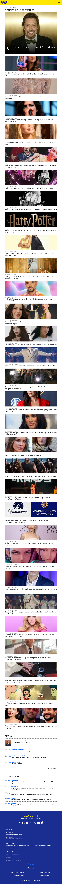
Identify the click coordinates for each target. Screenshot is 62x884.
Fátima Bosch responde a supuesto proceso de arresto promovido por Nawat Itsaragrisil (29, 323)
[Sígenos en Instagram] (23, 823)
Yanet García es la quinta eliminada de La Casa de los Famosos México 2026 (29, 75)
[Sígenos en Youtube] (38, 823)
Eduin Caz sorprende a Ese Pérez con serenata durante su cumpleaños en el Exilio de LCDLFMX (30, 166)
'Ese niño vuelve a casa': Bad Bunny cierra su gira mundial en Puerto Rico (30, 366)
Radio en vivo (9, 857)
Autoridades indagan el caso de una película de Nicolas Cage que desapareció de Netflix (27, 388)
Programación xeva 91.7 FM (13, 860)
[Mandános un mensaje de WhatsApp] (20, 823)
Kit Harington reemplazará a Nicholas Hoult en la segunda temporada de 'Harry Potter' (30, 231)
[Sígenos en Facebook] (27, 823)
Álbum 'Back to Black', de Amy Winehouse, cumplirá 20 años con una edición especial (29, 120)
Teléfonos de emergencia (13, 854)
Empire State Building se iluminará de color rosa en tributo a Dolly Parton (30, 188)
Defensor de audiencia (17, 872)
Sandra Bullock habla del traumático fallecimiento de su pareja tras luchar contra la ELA (30, 411)
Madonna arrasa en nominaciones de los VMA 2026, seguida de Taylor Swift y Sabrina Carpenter (29, 636)
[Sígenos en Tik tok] (42, 822)
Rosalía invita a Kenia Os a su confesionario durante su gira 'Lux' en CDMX (31, 345)
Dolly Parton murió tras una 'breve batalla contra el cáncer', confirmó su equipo (30, 143)
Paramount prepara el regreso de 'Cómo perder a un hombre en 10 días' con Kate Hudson (30, 254)
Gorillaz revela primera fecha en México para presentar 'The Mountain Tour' (29, 704)
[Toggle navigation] (59, 2)
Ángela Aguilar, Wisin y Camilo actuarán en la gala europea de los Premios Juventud (31, 727)
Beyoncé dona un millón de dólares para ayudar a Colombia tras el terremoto (28, 98)
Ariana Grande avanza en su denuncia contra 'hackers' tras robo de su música (29, 544)
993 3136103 (9, 834)
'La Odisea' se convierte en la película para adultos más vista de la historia (30, 476)
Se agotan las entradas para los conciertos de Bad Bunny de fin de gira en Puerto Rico (30, 613)
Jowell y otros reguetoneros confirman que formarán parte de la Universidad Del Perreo (27, 498)
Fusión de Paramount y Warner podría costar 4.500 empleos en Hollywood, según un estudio (27, 521)
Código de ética (44, 875)
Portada (6, 7)
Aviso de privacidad (44, 872)
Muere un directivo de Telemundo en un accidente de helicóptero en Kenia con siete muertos (31, 590)
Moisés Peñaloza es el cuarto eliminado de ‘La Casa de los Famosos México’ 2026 (28, 300)
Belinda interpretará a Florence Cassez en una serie (23, 455)
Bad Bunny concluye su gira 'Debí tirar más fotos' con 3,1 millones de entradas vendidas (29, 277)
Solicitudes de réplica (18, 875)
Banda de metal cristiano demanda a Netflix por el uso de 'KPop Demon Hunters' (30, 567)
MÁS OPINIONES (52, 768)
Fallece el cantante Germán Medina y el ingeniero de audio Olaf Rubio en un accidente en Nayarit (30, 681)
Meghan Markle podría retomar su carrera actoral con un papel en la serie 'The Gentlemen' (31, 433)
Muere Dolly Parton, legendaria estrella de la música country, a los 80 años (31, 209)
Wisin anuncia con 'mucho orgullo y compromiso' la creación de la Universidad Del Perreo (28, 658)
